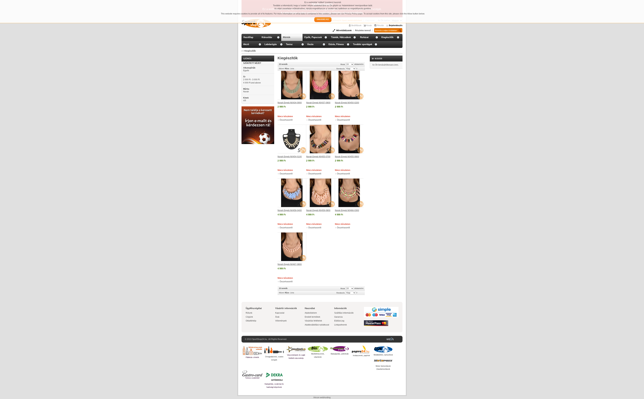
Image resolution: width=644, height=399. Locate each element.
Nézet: (281, 69)
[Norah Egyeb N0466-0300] (349, 192)
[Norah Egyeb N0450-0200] (349, 85)
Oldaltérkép (251, 321)
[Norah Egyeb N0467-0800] (292, 246)
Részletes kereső (363, 30)
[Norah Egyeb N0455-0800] (349, 139)
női (244, 100)
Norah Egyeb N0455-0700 (318, 156)
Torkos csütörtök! (252, 378)
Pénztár (380, 25)
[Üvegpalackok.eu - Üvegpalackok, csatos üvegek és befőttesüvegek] (274, 350)
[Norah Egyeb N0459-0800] (320, 192)
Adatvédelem (311, 313)
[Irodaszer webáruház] (361, 350)
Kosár (369, 25)
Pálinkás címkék (252, 357)
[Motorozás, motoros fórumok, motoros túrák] (383, 360)
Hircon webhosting (322, 397)
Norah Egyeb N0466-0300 (347, 210)
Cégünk (249, 317)
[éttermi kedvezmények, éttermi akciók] (252, 373)
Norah (246, 91)
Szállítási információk (344, 313)
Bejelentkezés (395, 25)
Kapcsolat (279, 313)
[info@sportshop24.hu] (257, 108)
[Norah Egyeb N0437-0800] (320, 85)
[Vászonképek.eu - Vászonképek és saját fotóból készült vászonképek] (296, 349)
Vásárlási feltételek (313, 321)
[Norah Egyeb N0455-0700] (320, 139)
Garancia (338, 317)
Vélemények (281, 321)
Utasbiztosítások (383, 369)
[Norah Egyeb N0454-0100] (292, 139)
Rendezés (340, 69)
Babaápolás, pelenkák (340, 354)
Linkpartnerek (340, 325)
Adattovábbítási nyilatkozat (317, 325)
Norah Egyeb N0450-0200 (347, 103)
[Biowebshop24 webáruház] (318, 349)
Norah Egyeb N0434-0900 (290, 103)
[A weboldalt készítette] (390, 339)
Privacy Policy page (354, 14)
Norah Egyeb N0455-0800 (347, 156)
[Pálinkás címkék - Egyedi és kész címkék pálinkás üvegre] (252, 351)
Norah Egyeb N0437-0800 (318, 103)
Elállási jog (339, 321)
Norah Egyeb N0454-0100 (290, 156)
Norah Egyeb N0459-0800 (318, 210)
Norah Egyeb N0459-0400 (290, 210)
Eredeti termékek (312, 317)
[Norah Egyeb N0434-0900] (292, 85)
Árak (277, 317)
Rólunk (249, 313)
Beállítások (356, 25)
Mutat (342, 64)
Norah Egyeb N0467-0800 (290, 264)
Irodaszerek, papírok (361, 355)
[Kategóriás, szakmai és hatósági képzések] (274, 376)
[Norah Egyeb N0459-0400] (292, 192)
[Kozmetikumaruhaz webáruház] (340, 349)
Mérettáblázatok (344, 30)
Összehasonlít (286, 120)
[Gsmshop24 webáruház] (383, 349)
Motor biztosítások (383, 366)
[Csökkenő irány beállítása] (356, 69)
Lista (292, 69)
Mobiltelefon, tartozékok (383, 355)
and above (252, 83)
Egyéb (246, 70)
